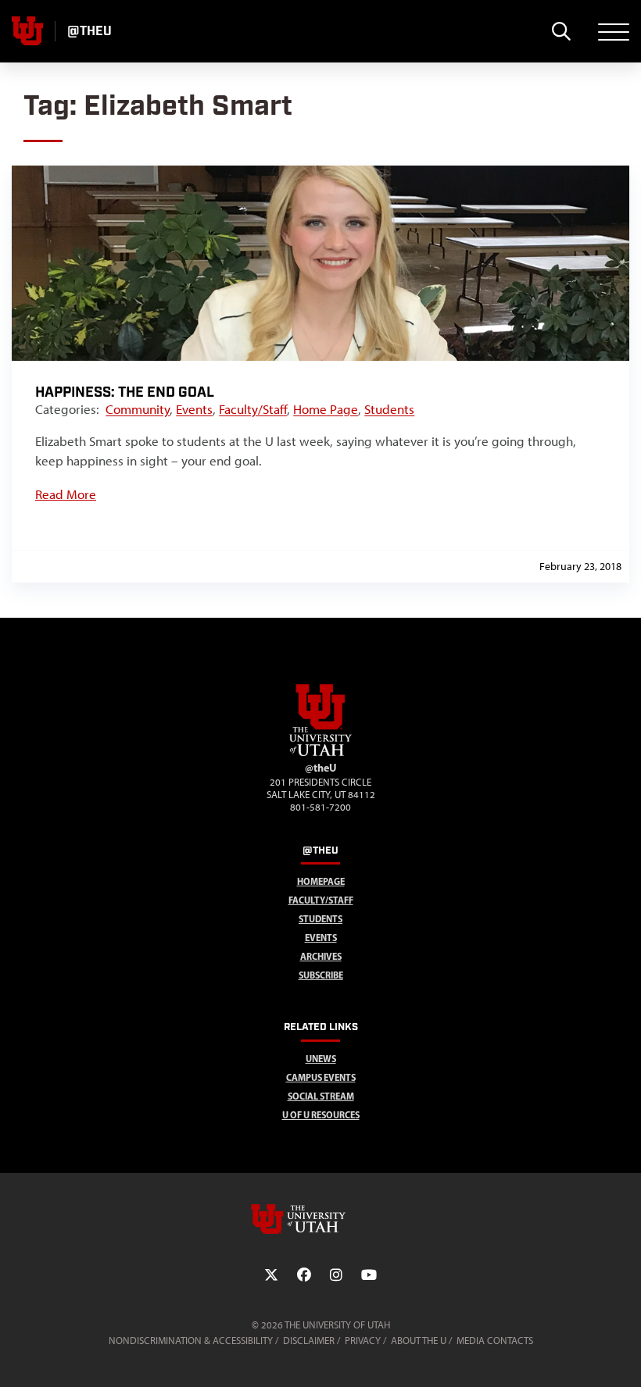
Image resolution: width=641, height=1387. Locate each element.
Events (194, 409)
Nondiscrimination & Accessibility (191, 1340)
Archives (321, 956)
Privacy (363, 1340)
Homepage (321, 881)
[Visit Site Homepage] (320, 752)
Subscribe (321, 975)
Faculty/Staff (253, 409)
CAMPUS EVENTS (321, 1077)
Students (389, 409)
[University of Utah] (320, 1219)
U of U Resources (321, 1115)
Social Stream (321, 1096)
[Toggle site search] (560, 31)
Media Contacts (495, 1340)
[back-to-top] (622, 1356)
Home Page (325, 409)
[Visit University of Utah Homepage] (27, 31)
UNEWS (321, 1058)
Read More (65, 494)
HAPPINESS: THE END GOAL (124, 392)
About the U (418, 1340)
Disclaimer (309, 1340)
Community (138, 409)
